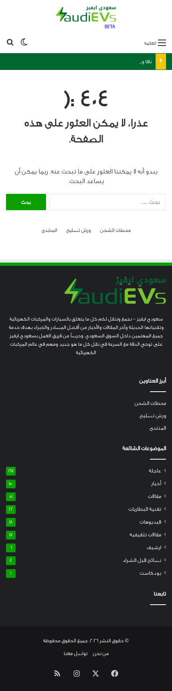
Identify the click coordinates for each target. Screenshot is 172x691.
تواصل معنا (76, 653)
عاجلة (155, 471)
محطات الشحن (115, 230)
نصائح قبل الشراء (142, 560)
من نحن (101, 653)
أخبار (156, 483)
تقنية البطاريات (144, 509)
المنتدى (49, 230)
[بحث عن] (10, 43)
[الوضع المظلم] (24, 43)
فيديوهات (150, 522)
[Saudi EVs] (86, 18)
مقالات (154, 496)
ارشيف (154, 547)
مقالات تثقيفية (145, 535)
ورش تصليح (78, 230)
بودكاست (150, 573)
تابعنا (160, 594)
